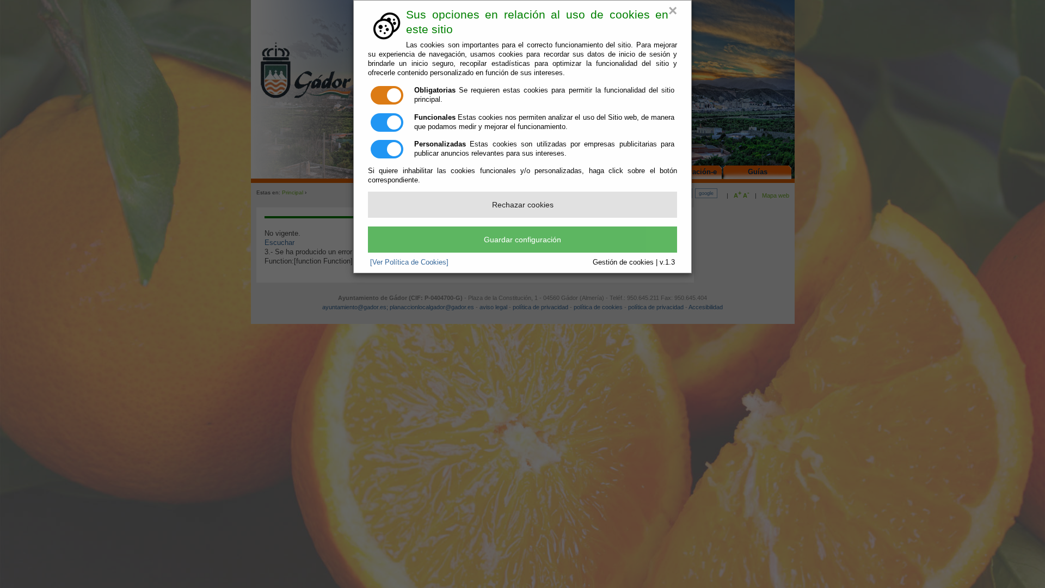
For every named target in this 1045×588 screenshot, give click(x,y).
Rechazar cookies (523, 204)
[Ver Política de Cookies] (409, 262)
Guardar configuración (522, 239)
